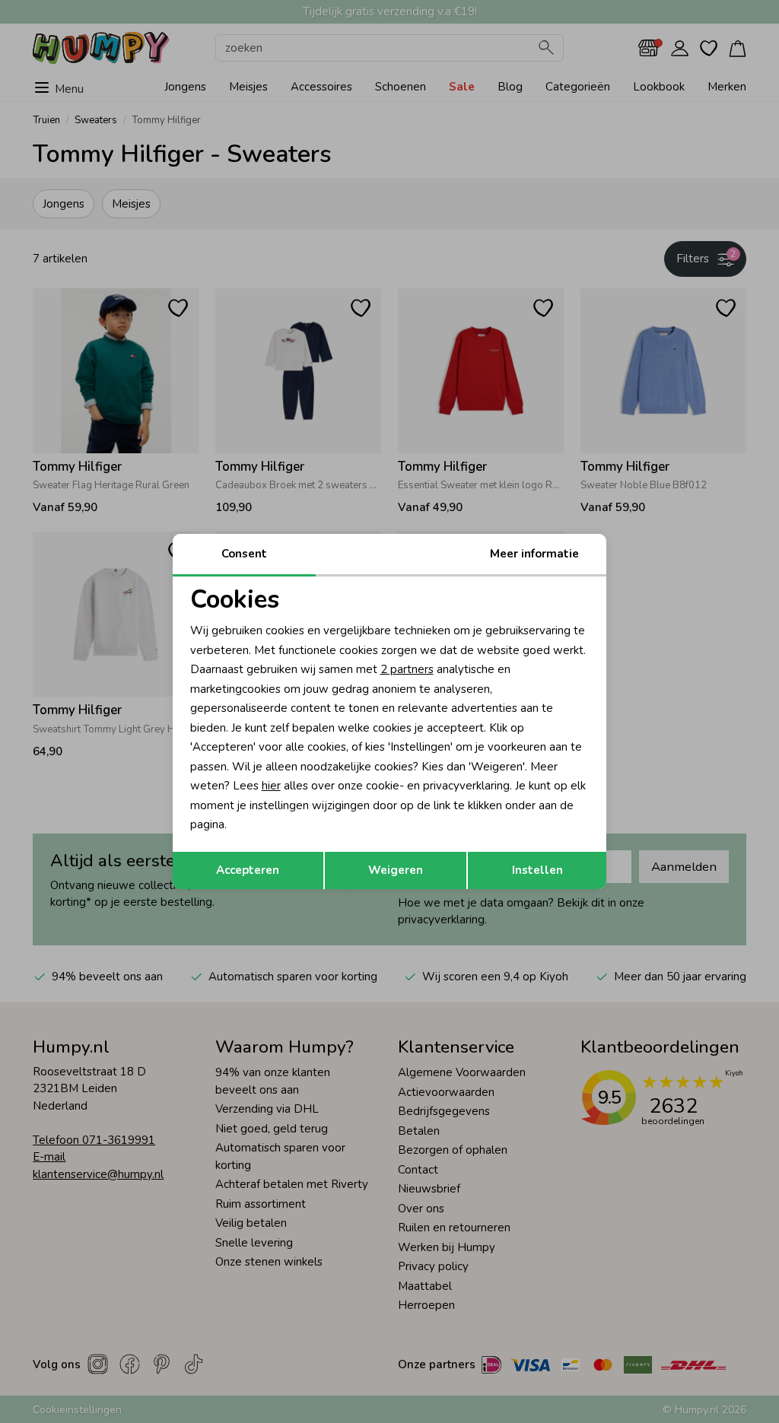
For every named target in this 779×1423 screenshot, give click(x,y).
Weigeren (395, 870)
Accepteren (247, 870)
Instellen (537, 870)
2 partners (407, 669)
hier (271, 785)
